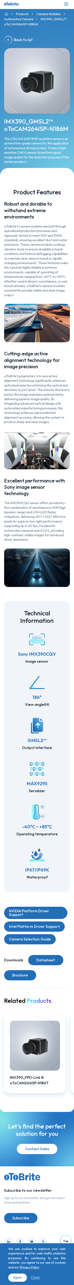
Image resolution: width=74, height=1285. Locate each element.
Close (35, 1277)
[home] (6, 14)
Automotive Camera (18, 19)
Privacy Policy (29, 1267)
